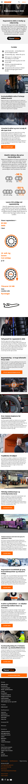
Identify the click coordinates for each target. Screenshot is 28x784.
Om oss (3, 745)
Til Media (3, 740)
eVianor (24, 2)
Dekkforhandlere (5, 698)
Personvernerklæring (6, 767)
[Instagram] (2, 779)
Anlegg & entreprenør (6, 696)
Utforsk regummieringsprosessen (11, 372)
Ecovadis (3, 754)
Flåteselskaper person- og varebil (8, 701)
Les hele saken (7, 587)
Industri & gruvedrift (5, 700)
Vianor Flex (3, 719)
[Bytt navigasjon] (2, 2)
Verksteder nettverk (5, 735)
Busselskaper (4, 693)
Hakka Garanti (4, 707)
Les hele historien (7, 507)
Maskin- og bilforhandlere (7, 689)
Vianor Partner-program (6, 747)
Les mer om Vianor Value (14, 675)
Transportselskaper (5, 688)
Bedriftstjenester (5, 710)
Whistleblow (4, 768)
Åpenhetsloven (4, 755)
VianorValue (3, 717)
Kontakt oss (4, 729)
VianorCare (3, 712)
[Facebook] (5, 779)
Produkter (3, 704)
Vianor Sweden (4, 775)
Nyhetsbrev (3, 738)
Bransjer (3, 682)
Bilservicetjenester (5, 715)
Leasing (3, 691)
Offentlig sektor (4, 684)
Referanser (3, 725)
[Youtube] (11, 780)
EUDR (2, 752)
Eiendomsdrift (4, 686)
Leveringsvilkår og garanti (7, 765)
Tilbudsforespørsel (5, 731)
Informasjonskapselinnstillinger (8, 770)
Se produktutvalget (8, 147)
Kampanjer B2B (4, 722)
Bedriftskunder (4, 761)
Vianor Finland (4, 773)
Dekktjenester (4, 714)
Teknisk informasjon (5, 741)
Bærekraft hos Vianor (6, 748)
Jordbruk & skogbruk (6, 694)
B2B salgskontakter (5, 733)
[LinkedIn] (8, 779)
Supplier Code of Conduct (7, 750)
